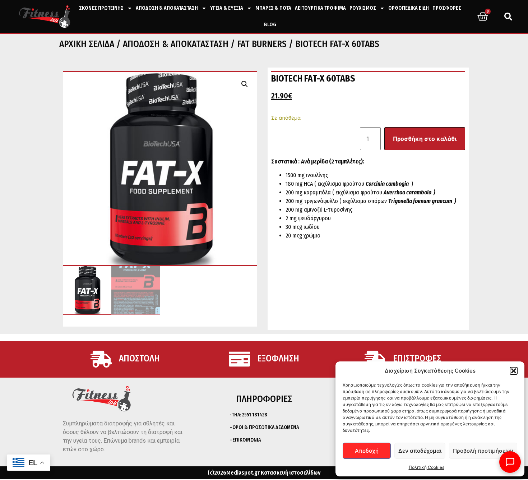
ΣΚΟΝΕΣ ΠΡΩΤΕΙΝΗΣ (101, 8)
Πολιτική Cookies (426, 467)
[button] (513, 370)
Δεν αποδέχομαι (419, 450)
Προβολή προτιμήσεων (483, 450)
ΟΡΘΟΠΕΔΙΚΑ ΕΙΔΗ (408, 8)
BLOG (270, 25)
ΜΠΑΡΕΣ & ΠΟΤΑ (273, 8)
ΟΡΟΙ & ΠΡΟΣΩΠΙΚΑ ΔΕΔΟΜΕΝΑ (265, 427)
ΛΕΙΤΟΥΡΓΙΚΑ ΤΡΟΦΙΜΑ (320, 8)
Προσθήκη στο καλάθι (425, 138)
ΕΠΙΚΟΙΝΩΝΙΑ (246, 440)
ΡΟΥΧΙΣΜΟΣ (362, 8)
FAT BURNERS (262, 44)
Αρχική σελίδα (86, 44)
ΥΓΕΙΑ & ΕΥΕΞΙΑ (226, 8)
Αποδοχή (367, 450)
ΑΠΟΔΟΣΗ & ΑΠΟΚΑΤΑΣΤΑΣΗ (167, 8)
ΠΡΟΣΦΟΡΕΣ (446, 8)
